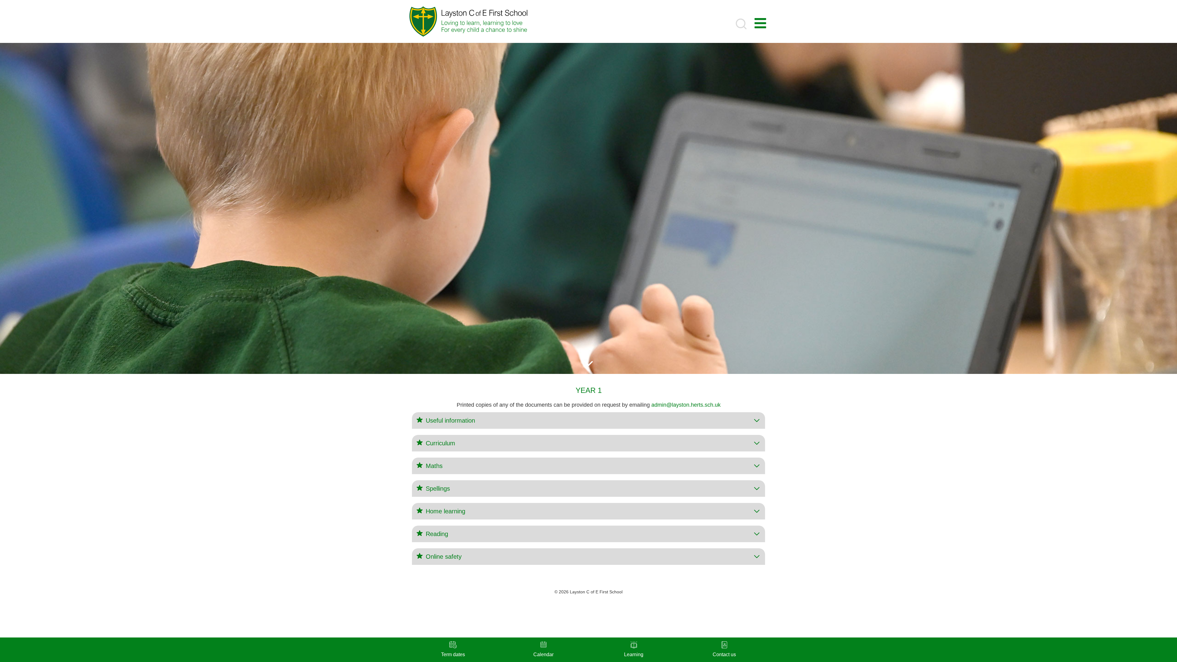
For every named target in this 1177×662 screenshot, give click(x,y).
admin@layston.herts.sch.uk (686, 405)
